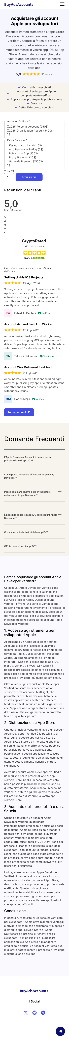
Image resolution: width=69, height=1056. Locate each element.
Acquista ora (29, 177)
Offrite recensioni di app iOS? (20, 546)
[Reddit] (34, 1012)
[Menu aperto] (62, 4)
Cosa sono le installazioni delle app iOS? (26, 532)
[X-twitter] (25, 1012)
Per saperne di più (19, 412)
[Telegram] (43, 1012)
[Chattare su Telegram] (60, 1031)
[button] (34, 461)
